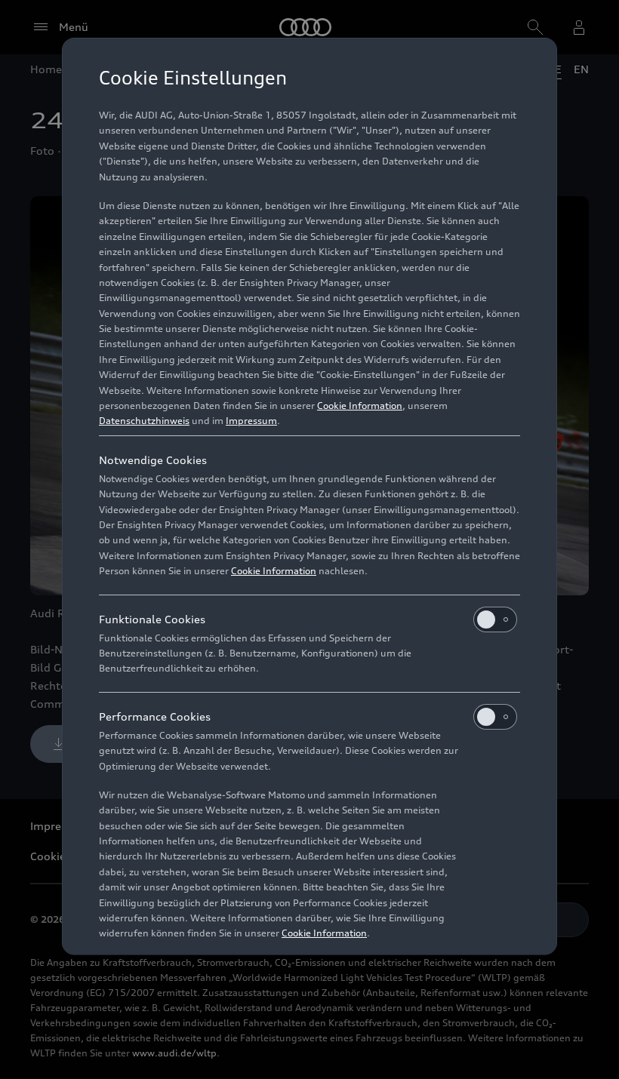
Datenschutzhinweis (144, 420)
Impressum (251, 420)
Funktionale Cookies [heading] (152, 619)
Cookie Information (359, 405)
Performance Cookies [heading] (155, 716)
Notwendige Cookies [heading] (153, 459)
